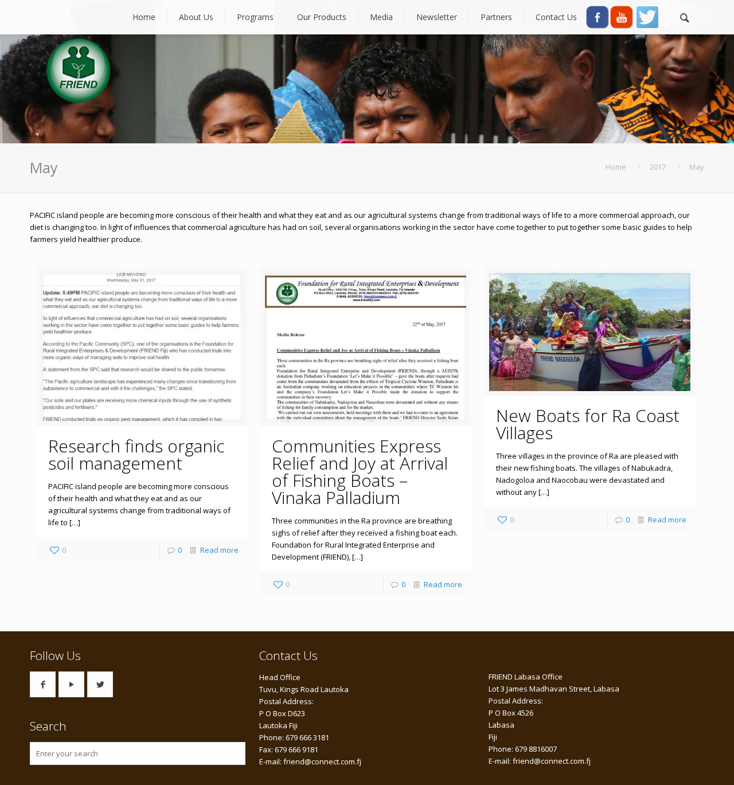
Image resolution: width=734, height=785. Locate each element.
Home (616, 167)
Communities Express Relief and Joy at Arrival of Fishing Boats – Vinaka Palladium (360, 471)
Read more (219, 550)
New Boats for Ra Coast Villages (588, 424)
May (696, 167)
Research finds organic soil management (136, 454)
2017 (658, 167)
